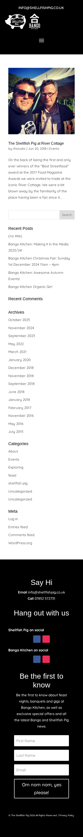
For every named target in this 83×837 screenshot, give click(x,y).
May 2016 (15, 424)
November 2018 (21, 376)
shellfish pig (17, 483)
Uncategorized (20, 499)
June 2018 (16, 392)
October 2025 (19, 320)
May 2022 (16, 344)
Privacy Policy (67, 815)
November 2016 (21, 415)
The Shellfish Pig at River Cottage (36, 143)
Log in (13, 519)
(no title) (15, 236)
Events (54, 149)
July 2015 (15, 431)
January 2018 (19, 399)
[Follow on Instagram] (46, 639)
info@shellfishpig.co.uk (41, 8)
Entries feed (18, 527)
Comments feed (21, 535)
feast (12, 475)
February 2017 (19, 408)
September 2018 (21, 383)
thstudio (19, 149)
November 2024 (21, 328)
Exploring (15, 467)
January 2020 (19, 360)
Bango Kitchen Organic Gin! (30, 286)
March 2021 (17, 352)
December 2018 (21, 367)
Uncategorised (20, 491)
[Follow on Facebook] (37, 639)
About (13, 451)
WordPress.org (20, 543)
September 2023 (21, 336)
